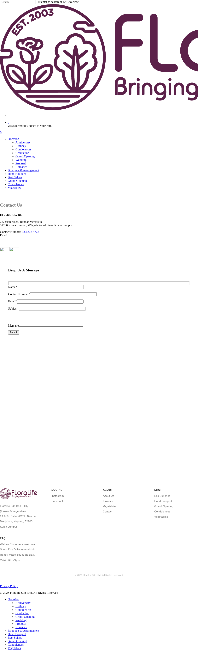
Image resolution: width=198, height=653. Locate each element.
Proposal (20, 623)
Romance (21, 627)
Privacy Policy (9, 586)
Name (12, 287)
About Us (108, 495)
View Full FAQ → (10, 559)
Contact (107, 511)
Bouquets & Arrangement (23, 630)
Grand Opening (163, 506)
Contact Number (19, 294)
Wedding (20, 620)
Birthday (20, 606)
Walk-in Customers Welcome (17, 544)
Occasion (13, 599)
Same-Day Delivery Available (17, 549)
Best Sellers (15, 637)
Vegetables (109, 506)
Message (13, 325)
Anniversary (23, 602)
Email (12, 301)
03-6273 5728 (30, 231)
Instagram (57, 495)
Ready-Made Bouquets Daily (17, 554)
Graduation (22, 613)
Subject (13, 308)
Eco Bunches (162, 495)
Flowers (108, 501)
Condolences (162, 511)
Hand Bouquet (163, 501)
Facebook (57, 501)
